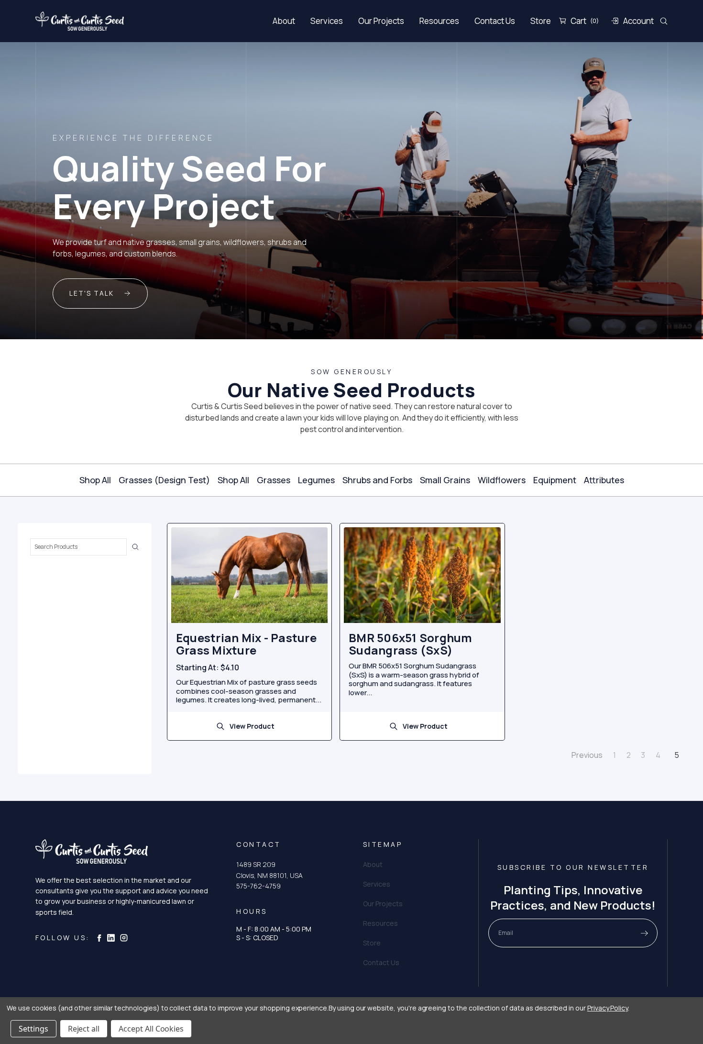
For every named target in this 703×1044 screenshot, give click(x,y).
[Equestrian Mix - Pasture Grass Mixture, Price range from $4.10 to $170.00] (249, 575)
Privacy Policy (607, 1007)
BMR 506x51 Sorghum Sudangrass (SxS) (410, 644)
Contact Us (494, 20)
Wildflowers (502, 480)
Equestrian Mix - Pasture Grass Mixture (246, 644)
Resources (439, 20)
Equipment (554, 480)
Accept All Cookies (151, 1028)
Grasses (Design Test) (164, 480)
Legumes (316, 480)
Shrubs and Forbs (377, 480)
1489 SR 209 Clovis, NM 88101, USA (269, 869)
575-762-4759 (258, 885)
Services (326, 20)
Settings (33, 1028)
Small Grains (445, 480)
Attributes (604, 480)
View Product (252, 726)
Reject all (84, 1028)
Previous (586, 754)
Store (540, 20)
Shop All (95, 480)
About (284, 20)
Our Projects (381, 20)
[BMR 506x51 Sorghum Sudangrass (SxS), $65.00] (422, 575)
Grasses (273, 480)
